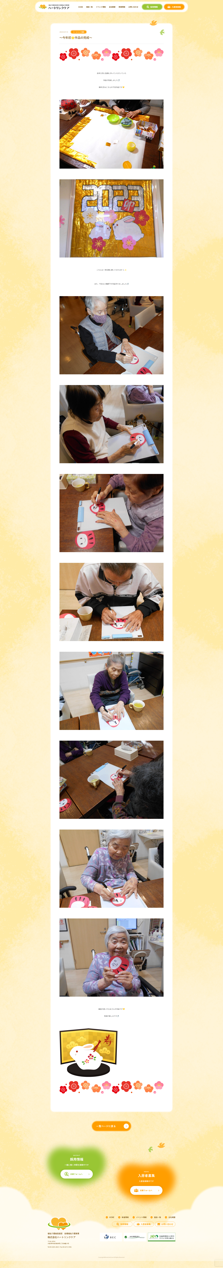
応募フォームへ (76, 1174)
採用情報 (154, 6)
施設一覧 (89, 7)
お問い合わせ (133, 7)
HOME (80, 7)
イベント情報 (101, 7)
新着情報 (122, 7)
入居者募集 (176, 6)
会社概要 (112, 7)
